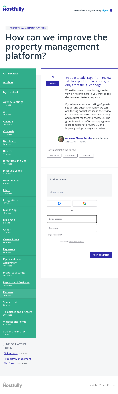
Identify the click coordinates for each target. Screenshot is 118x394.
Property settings (14, 272)
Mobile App (10, 210)
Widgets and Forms (14, 321)
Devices (7, 151)
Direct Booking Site (14, 161)
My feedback (11, 92)
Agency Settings (13, 102)
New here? (72, 242)
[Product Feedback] (13, 9)
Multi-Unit (9, 219)
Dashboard (9, 141)
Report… (83, 141)
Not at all (55, 156)
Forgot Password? (54, 235)
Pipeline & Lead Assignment (12, 260)
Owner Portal (11, 239)
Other (7, 229)
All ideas (8, 82)
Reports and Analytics (16, 282)
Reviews (8, 292)
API (5, 111)
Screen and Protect (15, 331)
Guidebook (11, 353)
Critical (88, 156)
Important (71, 156)
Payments (9, 249)
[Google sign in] (85, 203)
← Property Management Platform (26, 28)
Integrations (10, 200)
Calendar (8, 121)
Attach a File (58, 192)
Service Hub (10, 302)
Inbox (6, 190)
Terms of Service (107, 385)
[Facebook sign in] (59, 203)
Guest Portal (11, 180)
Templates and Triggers (17, 312)
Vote (52, 83)
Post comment (100, 255)
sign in (105, 10)
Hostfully (93, 385)
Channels (8, 131)
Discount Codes (12, 170)
